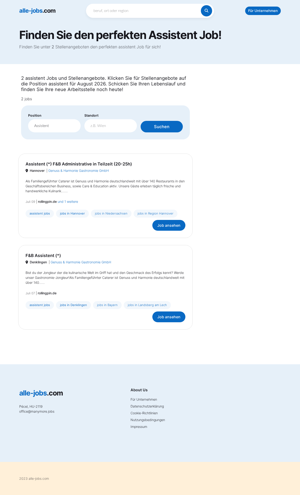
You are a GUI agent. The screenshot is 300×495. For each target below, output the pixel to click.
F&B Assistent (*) (43, 255)
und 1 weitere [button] (68, 201)
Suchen (161, 126)
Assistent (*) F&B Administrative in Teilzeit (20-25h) (79, 163)
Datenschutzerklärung (147, 406)
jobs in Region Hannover (155, 213)
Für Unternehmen (263, 10)
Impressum (139, 427)
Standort (91, 115)
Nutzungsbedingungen (148, 420)
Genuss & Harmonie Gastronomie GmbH (78, 171)
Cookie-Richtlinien (144, 413)
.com (37, 10)
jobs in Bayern (107, 305)
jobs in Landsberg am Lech (147, 305)
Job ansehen (168, 225)
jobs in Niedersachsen (111, 213)
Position (34, 115)
